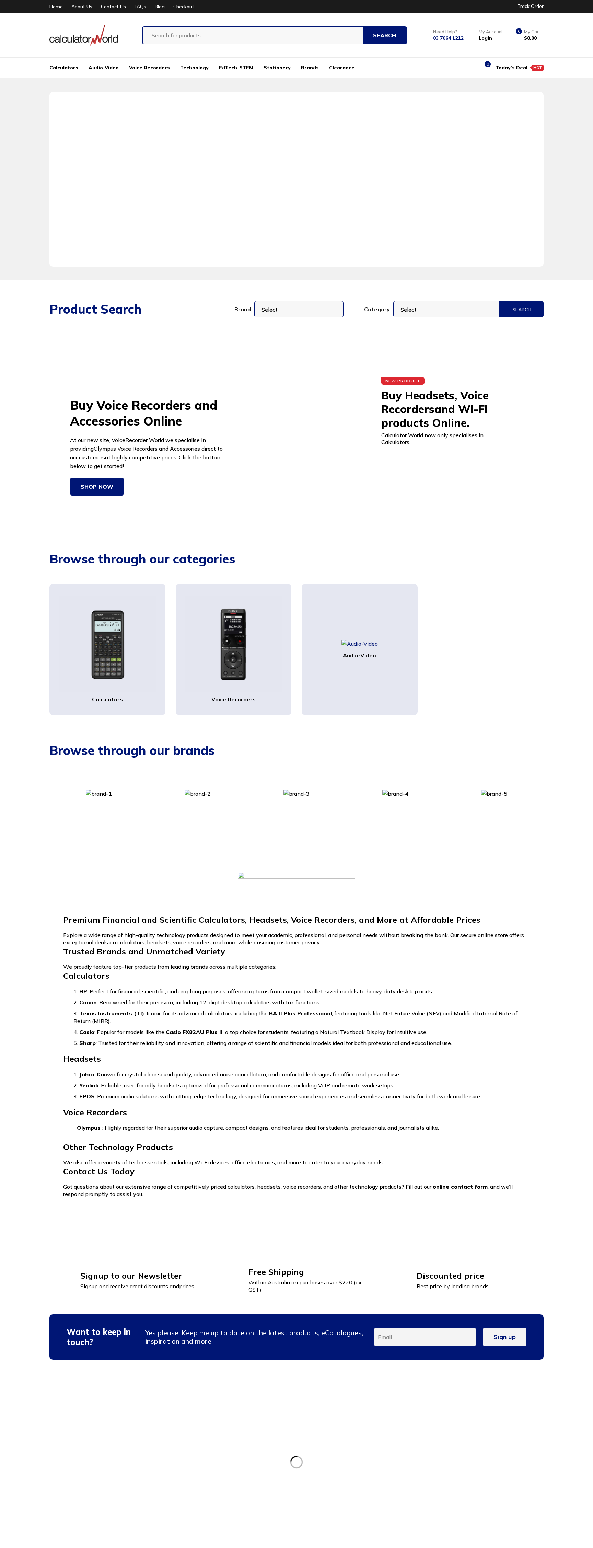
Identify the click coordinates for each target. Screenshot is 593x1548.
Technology (344, 1465)
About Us (81, 7)
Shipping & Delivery (476, 1465)
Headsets (341, 1453)
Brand (242, 309)
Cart (213, 1478)
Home (56, 7)
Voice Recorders (233, 699)
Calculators (107, 699)
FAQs (140, 7)
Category (377, 309)
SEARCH (521, 309)
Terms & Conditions (476, 1427)
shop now (97, 486)
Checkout (183, 7)
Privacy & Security (474, 1453)
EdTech (339, 1478)
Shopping (220, 1465)
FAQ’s (215, 1491)
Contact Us (113, 7)
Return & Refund (472, 1440)
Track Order (530, 6)
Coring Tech (195, 1534)
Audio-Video (359, 655)
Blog (160, 7)
